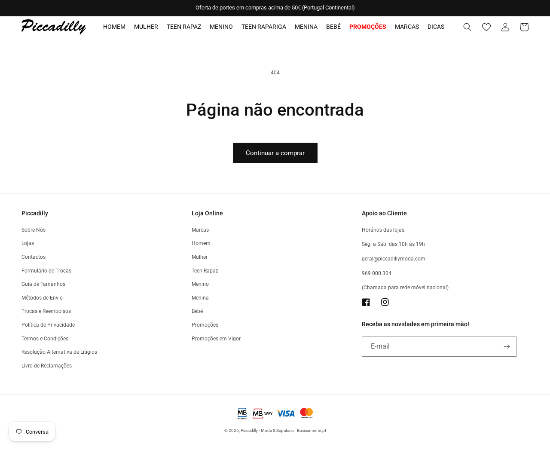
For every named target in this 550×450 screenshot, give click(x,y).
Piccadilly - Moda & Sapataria (267, 430)
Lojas (27, 243)
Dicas (436, 26)
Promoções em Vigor (216, 339)
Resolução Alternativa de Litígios (59, 352)
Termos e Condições (44, 339)
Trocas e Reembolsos (46, 311)
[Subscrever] (506, 347)
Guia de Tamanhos (43, 284)
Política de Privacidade (48, 325)
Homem (114, 26)
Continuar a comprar (275, 153)
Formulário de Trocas (46, 271)
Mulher (146, 26)
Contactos (33, 257)
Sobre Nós (33, 230)
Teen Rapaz (184, 26)
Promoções (205, 325)
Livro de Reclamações (46, 366)
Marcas (407, 26)
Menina (306, 26)
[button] (467, 27)
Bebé (333, 26)
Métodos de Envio (42, 298)
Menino (221, 26)
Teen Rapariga (263, 26)
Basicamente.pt (311, 430)
